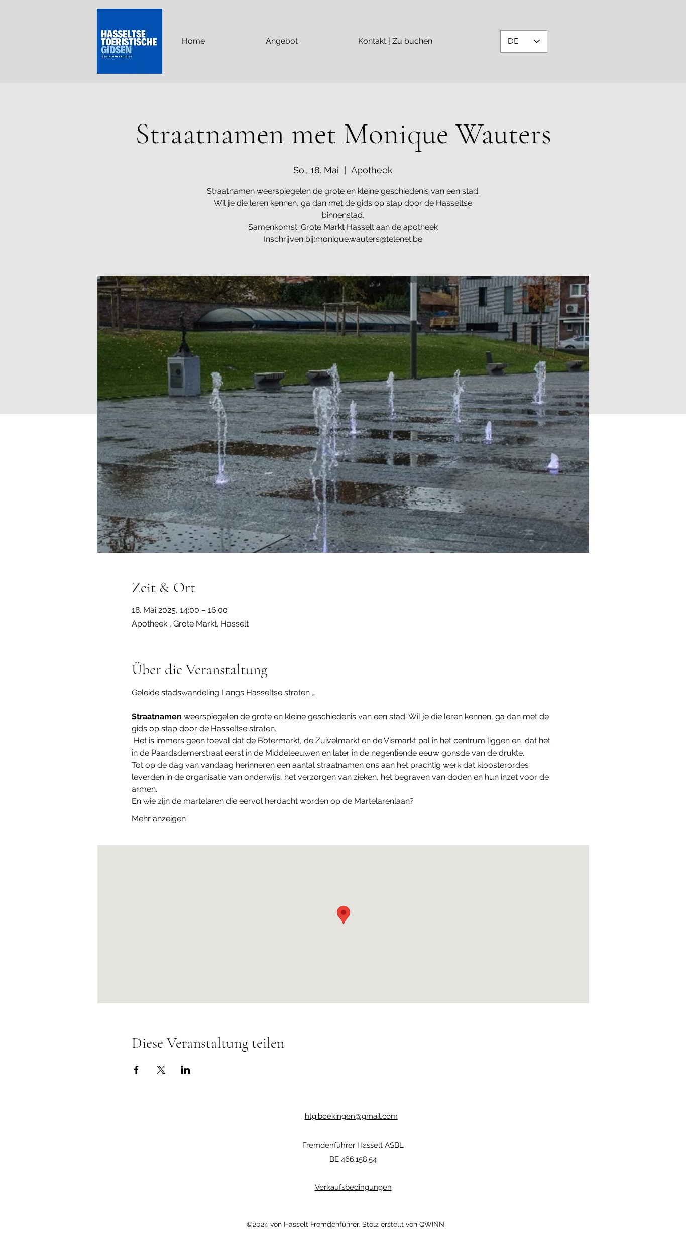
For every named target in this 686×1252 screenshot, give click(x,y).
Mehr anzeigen (159, 818)
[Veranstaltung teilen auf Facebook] (136, 1070)
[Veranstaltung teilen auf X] (161, 1070)
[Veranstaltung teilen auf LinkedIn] (185, 1070)
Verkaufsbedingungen (353, 1187)
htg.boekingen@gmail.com (351, 1116)
